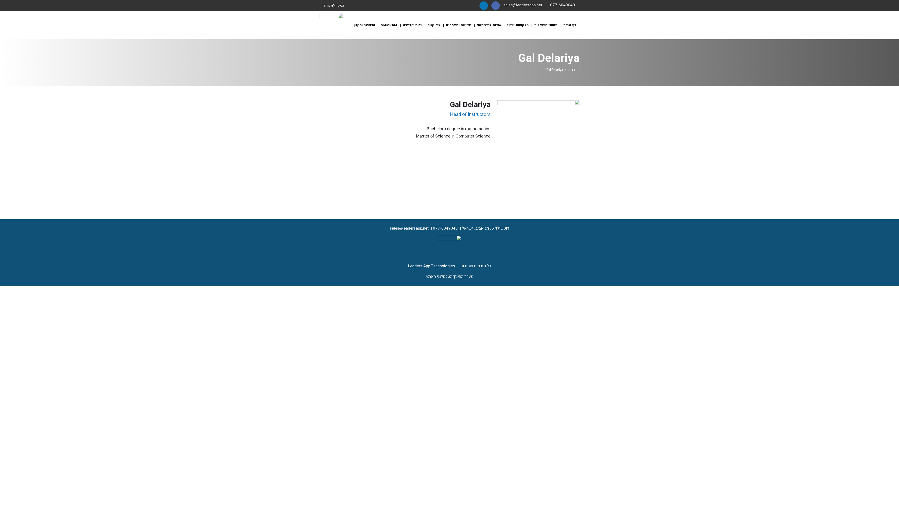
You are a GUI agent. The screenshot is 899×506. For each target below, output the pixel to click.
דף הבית (570, 25)
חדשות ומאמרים (458, 25)
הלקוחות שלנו (518, 25)
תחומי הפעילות (546, 25)
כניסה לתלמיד (333, 5)
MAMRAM (389, 25)
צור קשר (433, 25)
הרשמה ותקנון (364, 25)
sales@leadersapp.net (409, 228)
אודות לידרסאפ (489, 25)
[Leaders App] (331, 25)
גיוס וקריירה (412, 25)
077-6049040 (445, 228)
